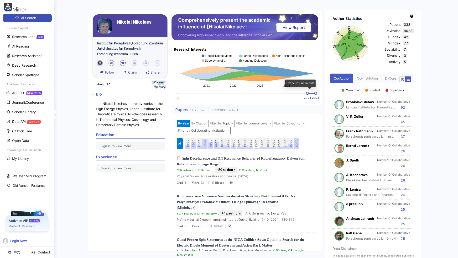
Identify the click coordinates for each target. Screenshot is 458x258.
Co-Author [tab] (342, 78)
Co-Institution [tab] (367, 78)
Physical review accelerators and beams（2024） (213, 176)
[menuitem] (27, 18)
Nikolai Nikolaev (134, 22)
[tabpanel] (373, 162)
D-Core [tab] (390, 78)
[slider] (307, 93)
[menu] (27, 89)
